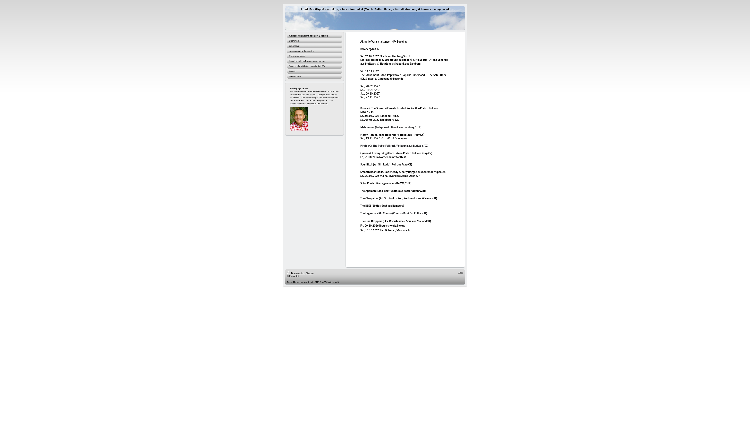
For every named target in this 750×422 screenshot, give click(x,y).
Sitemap (309, 273)
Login (460, 272)
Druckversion (298, 273)
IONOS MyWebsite (323, 282)
